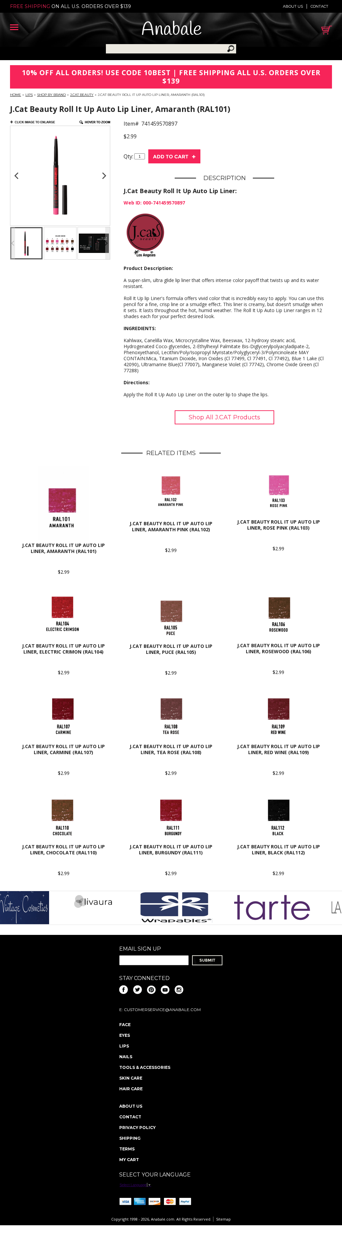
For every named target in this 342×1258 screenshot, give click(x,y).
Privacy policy (137, 1127)
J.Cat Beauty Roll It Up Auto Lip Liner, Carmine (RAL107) (63, 749)
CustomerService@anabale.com (162, 1009)
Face (125, 1024)
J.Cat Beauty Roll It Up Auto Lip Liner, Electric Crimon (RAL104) (63, 649)
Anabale (171, 29)
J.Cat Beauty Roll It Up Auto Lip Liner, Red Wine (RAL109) (278, 749)
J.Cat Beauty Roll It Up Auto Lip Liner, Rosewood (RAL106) (278, 648)
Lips (29, 95)
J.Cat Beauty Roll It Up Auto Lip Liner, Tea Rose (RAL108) (171, 749)
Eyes (124, 1035)
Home (15, 95)
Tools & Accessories (144, 1067)
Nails (125, 1056)
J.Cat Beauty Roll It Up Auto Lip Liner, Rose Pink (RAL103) (278, 525)
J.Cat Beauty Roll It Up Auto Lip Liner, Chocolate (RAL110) (63, 849)
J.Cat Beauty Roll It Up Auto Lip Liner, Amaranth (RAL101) (63, 548)
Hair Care (131, 1088)
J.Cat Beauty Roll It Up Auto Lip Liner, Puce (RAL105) (171, 649)
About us (293, 6)
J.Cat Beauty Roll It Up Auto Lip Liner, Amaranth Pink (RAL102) (171, 526)
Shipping (130, 1138)
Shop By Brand (51, 95)
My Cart (129, 1159)
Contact (319, 6)
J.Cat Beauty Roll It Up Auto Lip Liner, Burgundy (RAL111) (171, 849)
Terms (127, 1148)
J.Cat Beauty (82, 95)
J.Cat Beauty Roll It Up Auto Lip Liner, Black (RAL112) (278, 849)
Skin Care (130, 1078)
